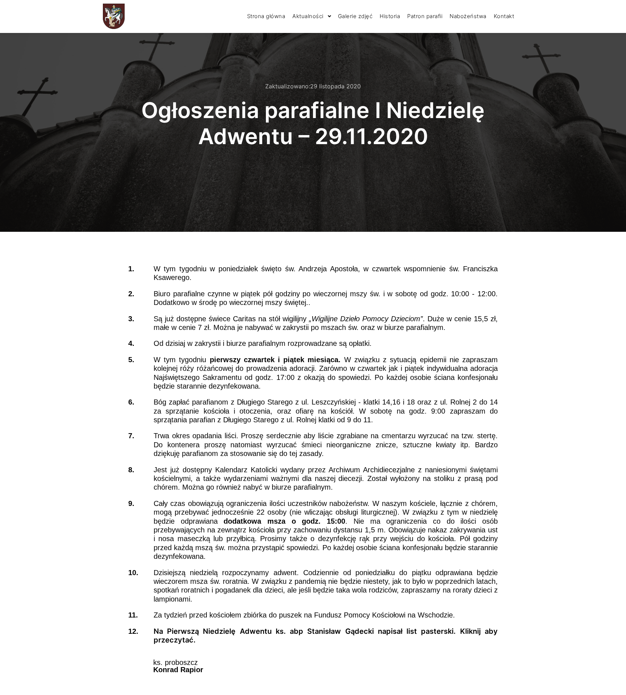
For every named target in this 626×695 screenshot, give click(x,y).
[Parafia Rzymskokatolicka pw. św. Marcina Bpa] (114, 16)
